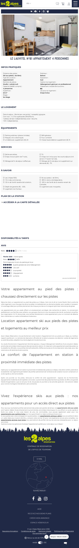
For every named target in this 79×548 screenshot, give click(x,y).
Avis (48, 11)
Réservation (31, 11)
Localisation (39, 11)
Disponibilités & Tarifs (44, 11)
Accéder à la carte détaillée (21, 202)
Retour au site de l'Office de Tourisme (40, 538)
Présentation (35, 11)
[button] (63, 3)
